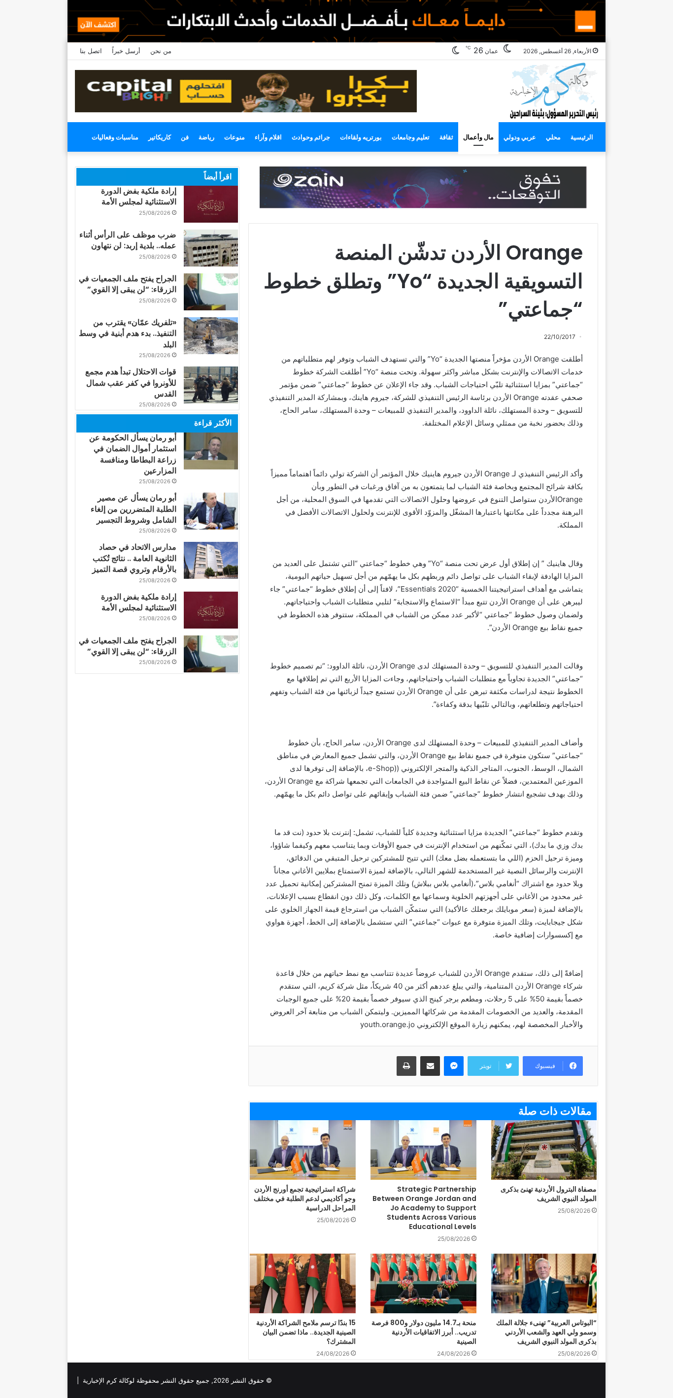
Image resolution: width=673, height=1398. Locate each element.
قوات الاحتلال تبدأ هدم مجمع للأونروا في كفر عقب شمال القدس (130, 382)
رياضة (206, 137)
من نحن (160, 51)
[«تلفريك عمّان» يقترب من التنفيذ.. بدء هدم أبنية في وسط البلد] (211, 335)
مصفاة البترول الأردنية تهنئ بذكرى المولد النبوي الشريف (549, 1193)
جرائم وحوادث (311, 137)
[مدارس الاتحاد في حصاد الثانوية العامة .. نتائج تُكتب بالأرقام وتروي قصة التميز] (211, 560)
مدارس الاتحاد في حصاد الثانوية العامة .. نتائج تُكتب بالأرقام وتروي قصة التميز (134, 558)
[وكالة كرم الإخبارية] (553, 90)
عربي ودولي (520, 137)
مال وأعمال (478, 137)
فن (185, 137)
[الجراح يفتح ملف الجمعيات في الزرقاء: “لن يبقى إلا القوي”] (211, 291)
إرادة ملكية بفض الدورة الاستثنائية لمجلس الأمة (138, 196)
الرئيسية (582, 137)
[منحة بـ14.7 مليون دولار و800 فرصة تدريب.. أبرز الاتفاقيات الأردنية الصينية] (423, 1283)
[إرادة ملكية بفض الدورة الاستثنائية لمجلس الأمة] (211, 204)
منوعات (234, 137)
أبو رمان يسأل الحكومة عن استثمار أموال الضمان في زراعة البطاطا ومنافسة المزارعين (132, 454)
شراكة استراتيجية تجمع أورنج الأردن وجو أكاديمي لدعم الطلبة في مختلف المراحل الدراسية (305, 1198)
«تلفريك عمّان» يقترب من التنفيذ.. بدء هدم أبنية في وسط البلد (127, 333)
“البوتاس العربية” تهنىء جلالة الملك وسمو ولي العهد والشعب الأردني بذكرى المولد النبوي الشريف (546, 1332)
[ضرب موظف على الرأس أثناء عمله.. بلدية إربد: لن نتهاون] (211, 248)
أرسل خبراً (126, 51)
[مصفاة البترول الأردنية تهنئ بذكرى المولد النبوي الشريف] (544, 1150)
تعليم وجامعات (411, 137)
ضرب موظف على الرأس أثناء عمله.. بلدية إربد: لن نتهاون (127, 240)
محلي (553, 137)
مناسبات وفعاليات (115, 137)
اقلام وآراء (268, 137)
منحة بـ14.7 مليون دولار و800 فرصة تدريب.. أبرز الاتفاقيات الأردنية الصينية (423, 1332)
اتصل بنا (91, 51)
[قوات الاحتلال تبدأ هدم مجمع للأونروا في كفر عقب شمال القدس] (211, 384)
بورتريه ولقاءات (361, 137)
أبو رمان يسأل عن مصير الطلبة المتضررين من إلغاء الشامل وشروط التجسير (133, 509)
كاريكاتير (159, 137)
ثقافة (446, 137)
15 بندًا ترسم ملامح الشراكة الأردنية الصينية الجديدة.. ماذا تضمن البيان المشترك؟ (306, 1332)
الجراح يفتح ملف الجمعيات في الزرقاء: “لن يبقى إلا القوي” (127, 284)
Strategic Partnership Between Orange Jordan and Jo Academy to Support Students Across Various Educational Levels (424, 1208)
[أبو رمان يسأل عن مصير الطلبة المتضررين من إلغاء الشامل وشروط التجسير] (211, 511)
